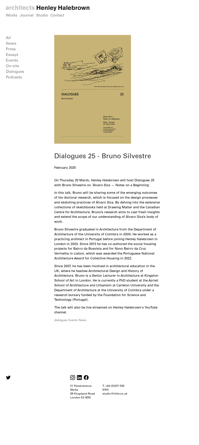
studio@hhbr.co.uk (114, 393)
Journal (27, 15)
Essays (12, 54)
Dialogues (15, 71)
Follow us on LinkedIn (79, 377)
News (11, 43)
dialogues (60, 320)
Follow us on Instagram (8, 377)
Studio (42, 15)
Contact (57, 15)
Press (11, 49)
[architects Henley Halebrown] (47, 8)
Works (11, 15)
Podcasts (14, 77)
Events (12, 60)
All (8, 37)
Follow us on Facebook (86, 377)
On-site (12, 65)
